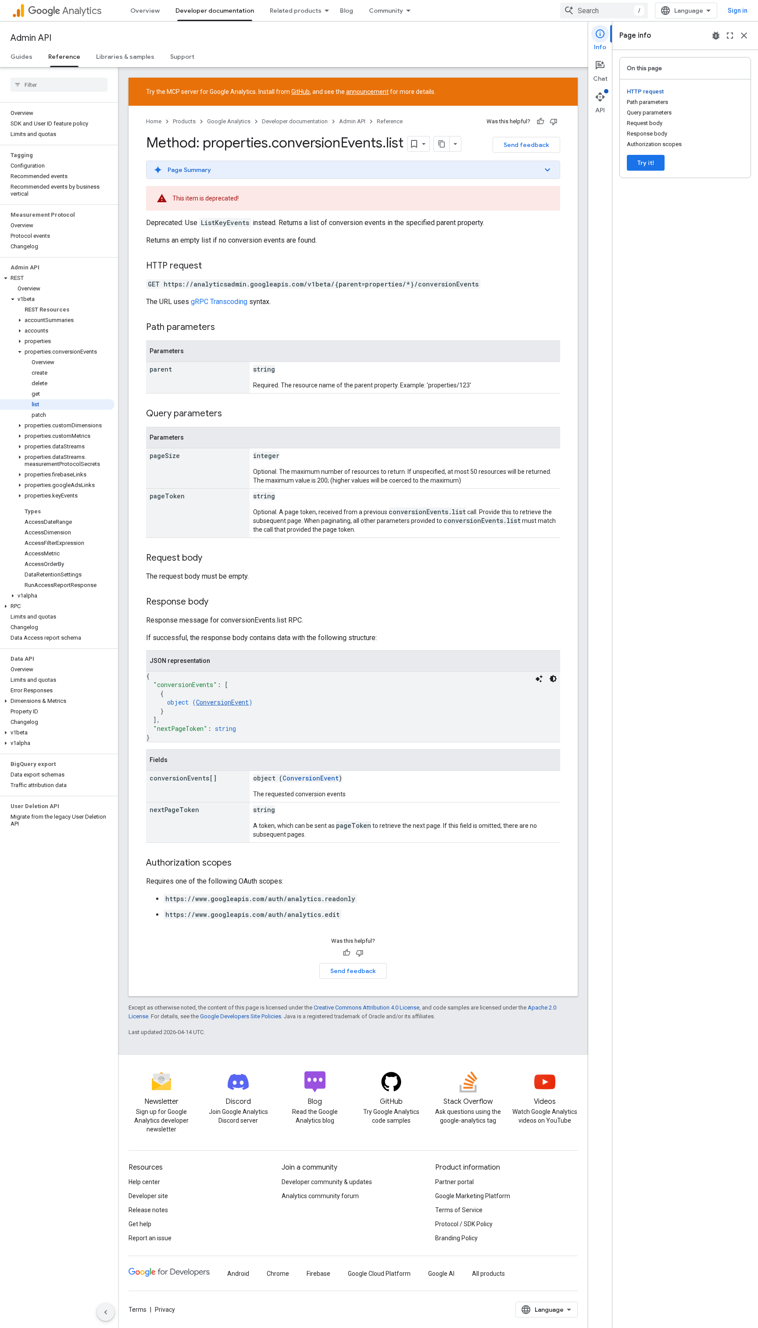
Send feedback (526, 145)
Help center (144, 1181)
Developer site (148, 1195)
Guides (21, 57)
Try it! (645, 163)
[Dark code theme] (553, 679)
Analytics (81, 11)
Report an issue (150, 1238)
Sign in (737, 10)
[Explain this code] (539, 679)
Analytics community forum (320, 1195)
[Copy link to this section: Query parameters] (231, 414)
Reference (64, 57)
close (744, 35)
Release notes (148, 1209)
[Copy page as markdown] (442, 143)
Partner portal (454, 1181)
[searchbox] (59, 85)
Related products (296, 10)
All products (488, 1273)
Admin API (31, 37)
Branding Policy (456, 1238)
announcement (367, 91)
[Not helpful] (553, 121)
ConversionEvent (222, 702)
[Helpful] (540, 121)
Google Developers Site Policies (240, 1016)
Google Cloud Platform (379, 1273)
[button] (57, 278)
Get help (140, 1224)
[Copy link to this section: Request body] (211, 558)
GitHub (300, 91)
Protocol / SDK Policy (464, 1224)
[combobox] (604, 10)
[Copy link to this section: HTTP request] (210, 266)
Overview (145, 10)
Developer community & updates (327, 1181)
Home (153, 121)
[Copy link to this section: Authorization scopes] (240, 863)
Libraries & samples (125, 57)
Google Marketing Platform (472, 1195)
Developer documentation (214, 10)
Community (386, 10)
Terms (138, 1309)
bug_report (716, 35)
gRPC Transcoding (219, 301)
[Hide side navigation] (105, 1312)
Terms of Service (459, 1209)
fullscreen (730, 35)
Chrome (278, 1273)
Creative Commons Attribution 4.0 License (366, 1007)
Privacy (165, 1309)
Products (184, 121)
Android (238, 1273)
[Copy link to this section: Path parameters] (223, 327)
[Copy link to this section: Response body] (217, 602)
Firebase (318, 1273)
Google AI (441, 1273)
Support (182, 57)
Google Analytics (228, 121)
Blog (346, 10)
